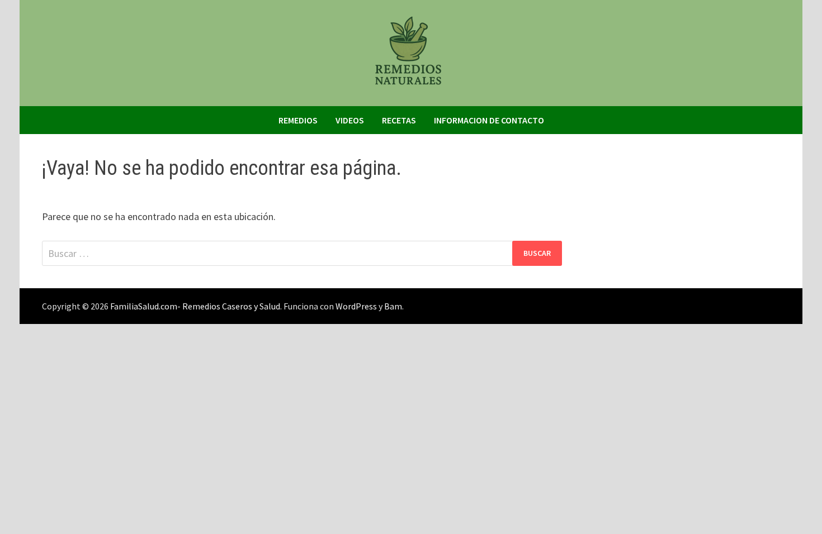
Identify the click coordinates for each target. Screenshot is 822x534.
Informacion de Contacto (489, 120)
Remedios (298, 120)
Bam (393, 306)
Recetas (399, 120)
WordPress (356, 306)
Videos (350, 120)
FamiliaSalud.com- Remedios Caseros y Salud (195, 306)
